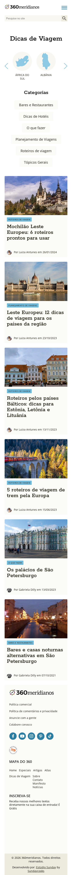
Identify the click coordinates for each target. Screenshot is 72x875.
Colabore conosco (20, 724)
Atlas (48, 770)
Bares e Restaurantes (36, 105)
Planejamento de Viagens (36, 139)
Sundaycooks (36, 871)
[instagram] (31, 736)
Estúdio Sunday (46, 867)
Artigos (37, 770)
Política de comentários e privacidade (33, 711)
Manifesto (39, 783)
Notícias (38, 787)
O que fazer (36, 128)
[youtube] (22, 736)
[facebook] (13, 736)
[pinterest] (41, 736)
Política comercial (20, 704)
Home (13, 770)
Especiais (25, 770)
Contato (38, 780)
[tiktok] (50, 736)
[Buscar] (64, 18)
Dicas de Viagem (19, 776)
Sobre (36, 776)
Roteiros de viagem (36, 150)
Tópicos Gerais (36, 162)
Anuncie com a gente (22, 718)
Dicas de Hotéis (36, 116)
